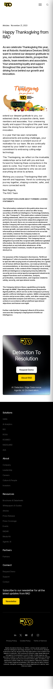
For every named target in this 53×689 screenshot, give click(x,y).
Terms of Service (40, 641)
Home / (6, 17)
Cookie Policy (25, 641)
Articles (13, 17)
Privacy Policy (11, 641)
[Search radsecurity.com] (47, 5)
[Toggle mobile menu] (40, 5)
